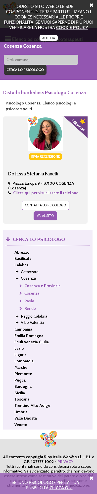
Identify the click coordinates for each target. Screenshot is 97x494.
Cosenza (31, 293)
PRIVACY (65, 461)
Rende (30, 308)
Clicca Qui (61, 487)
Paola (29, 301)
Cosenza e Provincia (42, 285)
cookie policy (72, 27)
